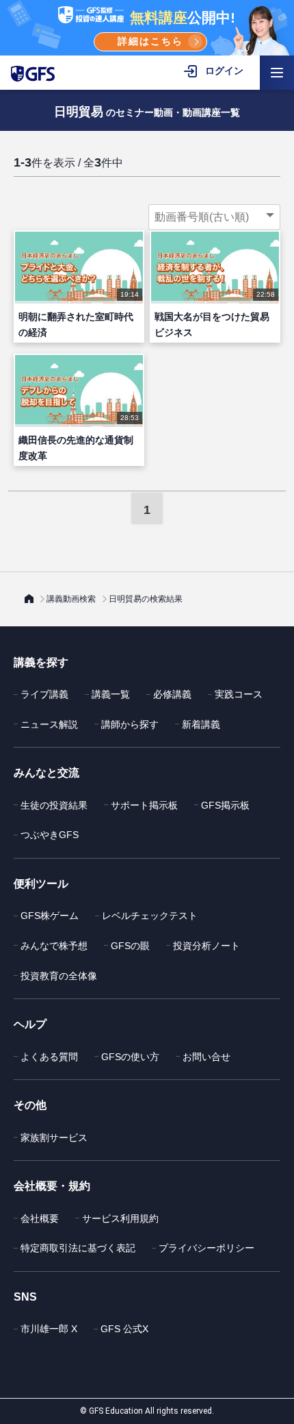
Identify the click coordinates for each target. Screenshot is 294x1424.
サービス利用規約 (120, 1218)
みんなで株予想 (54, 945)
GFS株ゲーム (50, 915)
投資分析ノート (206, 945)
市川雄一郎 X (49, 1328)
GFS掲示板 (225, 805)
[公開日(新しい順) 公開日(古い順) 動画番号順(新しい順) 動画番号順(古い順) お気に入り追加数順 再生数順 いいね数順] (214, 217)
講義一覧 (111, 694)
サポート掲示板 (144, 805)
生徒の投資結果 (54, 805)
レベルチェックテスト (150, 915)
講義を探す (41, 662)
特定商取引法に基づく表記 (78, 1247)
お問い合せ (206, 1056)
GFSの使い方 (130, 1056)
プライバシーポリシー (206, 1247)
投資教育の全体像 (59, 975)
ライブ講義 (44, 694)
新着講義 (201, 724)
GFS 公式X (124, 1328)
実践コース (239, 694)
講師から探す (130, 724)
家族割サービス (54, 1137)
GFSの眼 (130, 945)
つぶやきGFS (50, 834)
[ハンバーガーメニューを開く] (277, 73)
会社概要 (40, 1218)
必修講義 (172, 694)
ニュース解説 (49, 724)
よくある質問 (49, 1056)
